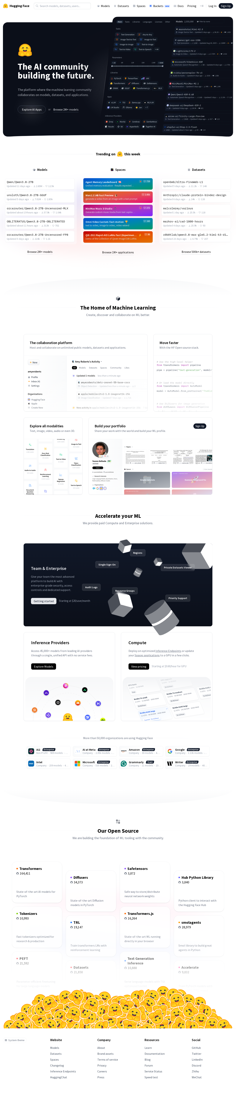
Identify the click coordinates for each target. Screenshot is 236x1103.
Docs (181, 6)
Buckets (161, 6)
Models (105, 6)
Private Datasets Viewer (178, 567)
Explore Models (43, 666)
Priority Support (178, 598)
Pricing (191, 6)
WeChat (197, 1077)
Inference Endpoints (168, 651)
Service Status (153, 1071)
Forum (149, 1065)
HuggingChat (58, 1077)
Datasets (123, 6)
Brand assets (105, 1053)
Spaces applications (147, 655)
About (101, 1048)
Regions (137, 552)
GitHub (196, 1048)
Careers (102, 1071)
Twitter (196, 1053)
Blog (148, 1059)
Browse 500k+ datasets (196, 252)
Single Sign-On (107, 564)
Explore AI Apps (32, 109)
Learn (148, 1048)
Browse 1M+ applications (118, 252)
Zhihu (195, 1071)
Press (100, 1077)
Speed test (151, 1077)
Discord (196, 1065)
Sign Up (226, 6)
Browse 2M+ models (66, 109)
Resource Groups (125, 590)
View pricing (138, 666)
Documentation (155, 1053)
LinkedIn (197, 1059)
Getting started (44, 601)
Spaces (141, 6)
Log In (212, 6)
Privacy (101, 1065)
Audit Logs (91, 587)
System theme (16, 1040)
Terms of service (107, 1059)
